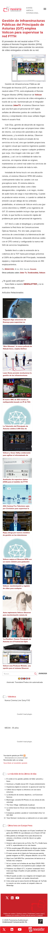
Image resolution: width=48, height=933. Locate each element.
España (29, 8)
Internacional (32, 13)
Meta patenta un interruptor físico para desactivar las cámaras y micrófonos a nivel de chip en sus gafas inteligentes (24, 838)
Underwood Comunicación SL (14, 922)
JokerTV (17, 105)
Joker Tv (23, 273)
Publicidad (31, 913)
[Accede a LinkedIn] (12, 929)
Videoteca (12, 696)
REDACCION (9, 269)
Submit (35, 674)
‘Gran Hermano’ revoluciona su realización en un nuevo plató (26, 818)
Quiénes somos (22, 913)
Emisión (33, 269)
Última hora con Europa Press (20, 825)
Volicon (38, 95)
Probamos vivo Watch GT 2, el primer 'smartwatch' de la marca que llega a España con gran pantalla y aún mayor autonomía (25, 871)
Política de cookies (9, 913)
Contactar (40, 915)
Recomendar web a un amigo (13, 760)
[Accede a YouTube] (20, 929)
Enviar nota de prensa (28, 915)
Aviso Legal (40, 913)
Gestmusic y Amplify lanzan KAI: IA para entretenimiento (25, 784)
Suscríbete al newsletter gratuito (15, 763)
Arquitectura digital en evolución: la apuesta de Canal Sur (25, 787)
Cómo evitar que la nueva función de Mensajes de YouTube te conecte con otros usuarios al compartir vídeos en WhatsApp (26, 883)
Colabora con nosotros (12, 915)
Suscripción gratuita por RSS (13, 755)
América (29, 10)
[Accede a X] (4, 929)
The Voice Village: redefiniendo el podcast (20, 805)
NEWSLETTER (30, 284)
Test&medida (33, 273)
